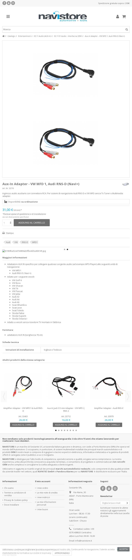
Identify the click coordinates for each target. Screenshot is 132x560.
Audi (8, 242)
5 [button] (67, 430)
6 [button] (70, 430)
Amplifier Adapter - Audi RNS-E (108, 408)
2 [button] (67, 249)
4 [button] (64, 430)
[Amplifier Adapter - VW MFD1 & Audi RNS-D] (23, 386)
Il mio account (42, 481)
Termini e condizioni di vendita (15, 494)
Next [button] (128, 396)
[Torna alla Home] (3, 36)
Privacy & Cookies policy (16, 500)
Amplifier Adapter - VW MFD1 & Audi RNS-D (23, 409)
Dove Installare (11, 504)
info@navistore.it (83, 540)
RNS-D (25, 242)
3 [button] (61, 430)
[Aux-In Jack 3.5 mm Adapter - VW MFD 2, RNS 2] (66, 386)
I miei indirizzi (43, 497)
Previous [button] (4, 396)
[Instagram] (13, 3)
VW (16, 242)
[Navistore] (63, 16)
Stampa (9, 233)
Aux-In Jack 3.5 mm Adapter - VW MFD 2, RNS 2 (66, 409)
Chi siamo (9, 488)
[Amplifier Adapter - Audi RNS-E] (109, 386)
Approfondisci (62, 553)
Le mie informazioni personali (46, 503)
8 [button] (76, 430)
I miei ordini (42, 488)
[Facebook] (4, 3)
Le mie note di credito (47, 492)
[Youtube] (9, 3)
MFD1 (35, 242)
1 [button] (64, 249)
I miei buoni (42, 509)
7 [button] (73, 430)
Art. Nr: (5, 188)
